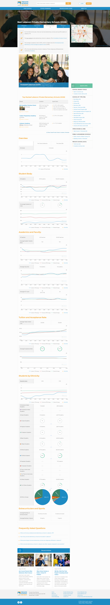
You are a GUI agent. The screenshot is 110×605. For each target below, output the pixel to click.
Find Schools (54, 595)
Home (53, 592)
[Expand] (73, 31)
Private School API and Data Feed (84, 596)
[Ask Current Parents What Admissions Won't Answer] (26, 560)
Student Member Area (68, 592)
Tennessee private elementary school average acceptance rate (44, 44)
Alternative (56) (77, 115)
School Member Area (82, 592)
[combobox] (50, 3)
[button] (83, 36)
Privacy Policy (88, 603)
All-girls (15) (76, 101)
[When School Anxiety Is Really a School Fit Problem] (43, 560)
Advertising (79, 595)
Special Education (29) (78, 113)
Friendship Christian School (102, 46)
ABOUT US (83, 8)
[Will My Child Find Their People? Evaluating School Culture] (61, 560)
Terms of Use (82, 603)
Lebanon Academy (25, 123)
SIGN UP (89, 3)
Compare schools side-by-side (80, 94)
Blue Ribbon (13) (77, 99)
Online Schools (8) (78, 119)
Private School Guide (68, 593)
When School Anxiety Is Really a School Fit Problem (43, 573)
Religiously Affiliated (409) (79, 121)
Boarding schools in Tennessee (80, 138)
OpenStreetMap (89, 42)
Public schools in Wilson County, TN (82, 136)
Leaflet (85, 42)
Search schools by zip (78, 92)
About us (54, 593)
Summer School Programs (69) (80, 109)
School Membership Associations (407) (82, 124)
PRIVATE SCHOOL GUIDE (66, 8)
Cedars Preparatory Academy (28, 116)
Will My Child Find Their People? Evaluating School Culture (61, 573)
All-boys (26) (76, 103)
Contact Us (65, 596)
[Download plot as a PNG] (66, 151)
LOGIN (81, 3)
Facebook (21, 602)
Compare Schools (67, 595)
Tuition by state (77, 144)
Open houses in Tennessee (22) (80, 131)
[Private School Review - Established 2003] (22, 3)
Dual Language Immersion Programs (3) (82, 111)
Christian (32, 51)
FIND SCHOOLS (28, 8)
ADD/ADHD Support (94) (79, 117)
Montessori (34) (77, 105)
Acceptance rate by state (79, 146)
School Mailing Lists (81, 593)
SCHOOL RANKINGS (45, 8)
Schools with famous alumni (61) (81, 126)
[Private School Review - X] (18, 602)
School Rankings (55, 596)
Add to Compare (24, 111)
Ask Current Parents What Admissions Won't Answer (25, 572)
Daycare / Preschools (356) (79, 107)
